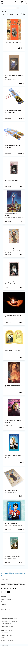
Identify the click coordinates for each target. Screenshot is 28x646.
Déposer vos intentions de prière (9, 618)
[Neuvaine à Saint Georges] (14, 544)
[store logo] (14, 2)
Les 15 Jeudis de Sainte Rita (13, 42)
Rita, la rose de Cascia (11, 180)
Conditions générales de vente (9, 612)
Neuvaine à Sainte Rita (11, 490)
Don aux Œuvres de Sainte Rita (12, 316)
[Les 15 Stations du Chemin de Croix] (14, 62)
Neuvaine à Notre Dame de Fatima (12, 456)
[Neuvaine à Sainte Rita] (14, 477)
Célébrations (4, 638)
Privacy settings (4, 645)
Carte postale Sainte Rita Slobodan (12, 214)
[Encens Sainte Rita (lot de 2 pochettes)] (14, 133)
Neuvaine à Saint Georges (12, 556)
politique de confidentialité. (20, 584)
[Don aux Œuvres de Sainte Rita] (14, 302)
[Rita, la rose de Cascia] (14, 168)
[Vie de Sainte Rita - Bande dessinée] (14, 407)
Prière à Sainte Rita (6, 623)
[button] (9, 8)
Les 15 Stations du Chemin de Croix (13, 76)
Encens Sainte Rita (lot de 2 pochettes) (13, 146)
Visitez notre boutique (7, 599)
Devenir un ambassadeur (7, 607)
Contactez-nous (5, 602)
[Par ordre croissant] (18, 8)
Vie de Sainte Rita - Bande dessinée (12, 421)
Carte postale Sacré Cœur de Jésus (13, 386)
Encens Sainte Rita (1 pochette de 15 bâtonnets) (13, 111)
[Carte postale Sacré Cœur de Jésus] (14, 372)
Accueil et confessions (7, 640)
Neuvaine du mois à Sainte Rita (9, 621)
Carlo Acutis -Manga (10, 523)
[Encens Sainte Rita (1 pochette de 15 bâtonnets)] (14, 97)
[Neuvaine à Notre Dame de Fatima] (14, 442)
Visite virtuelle (5, 633)
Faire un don (4, 604)
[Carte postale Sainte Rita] (14, 236)
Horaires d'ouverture (6, 635)
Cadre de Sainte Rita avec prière (12, 351)
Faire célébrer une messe (7, 626)
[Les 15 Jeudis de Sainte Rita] (14, 29)
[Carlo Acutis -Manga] (14, 510)
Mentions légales (5, 609)
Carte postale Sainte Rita (12, 249)
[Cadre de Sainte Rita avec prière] (14, 337)
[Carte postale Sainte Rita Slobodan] (14, 201)
